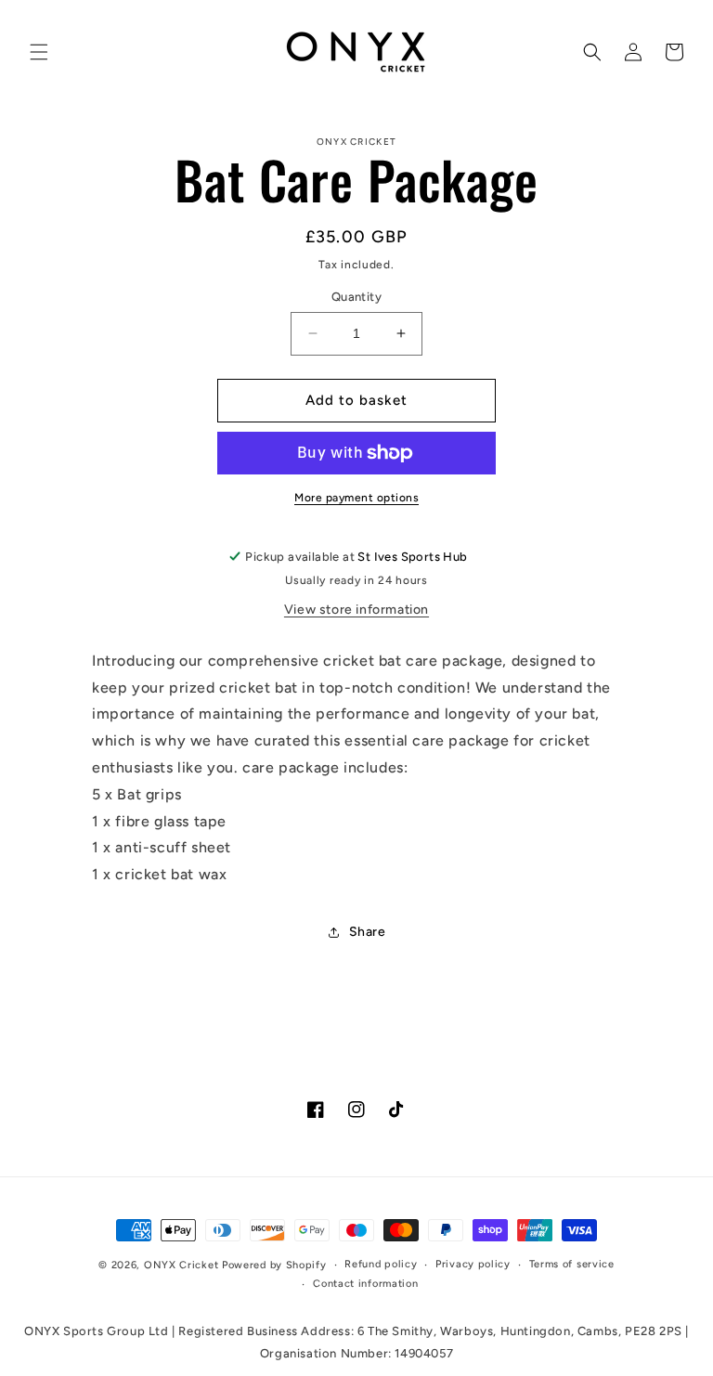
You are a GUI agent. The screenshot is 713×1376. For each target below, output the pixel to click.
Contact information (365, 1284)
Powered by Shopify (274, 1265)
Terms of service (572, 1264)
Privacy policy (473, 1264)
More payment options (356, 497)
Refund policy (380, 1264)
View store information (356, 609)
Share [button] (367, 932)
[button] (39, 52)
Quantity (356, 297)
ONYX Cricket (181, 1265)
